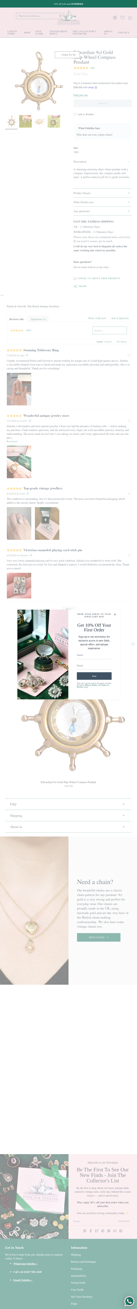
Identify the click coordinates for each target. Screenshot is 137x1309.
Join (94, 676)
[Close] (115, 614)
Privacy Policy (91, 685)
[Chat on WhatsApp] (129, 1301)
